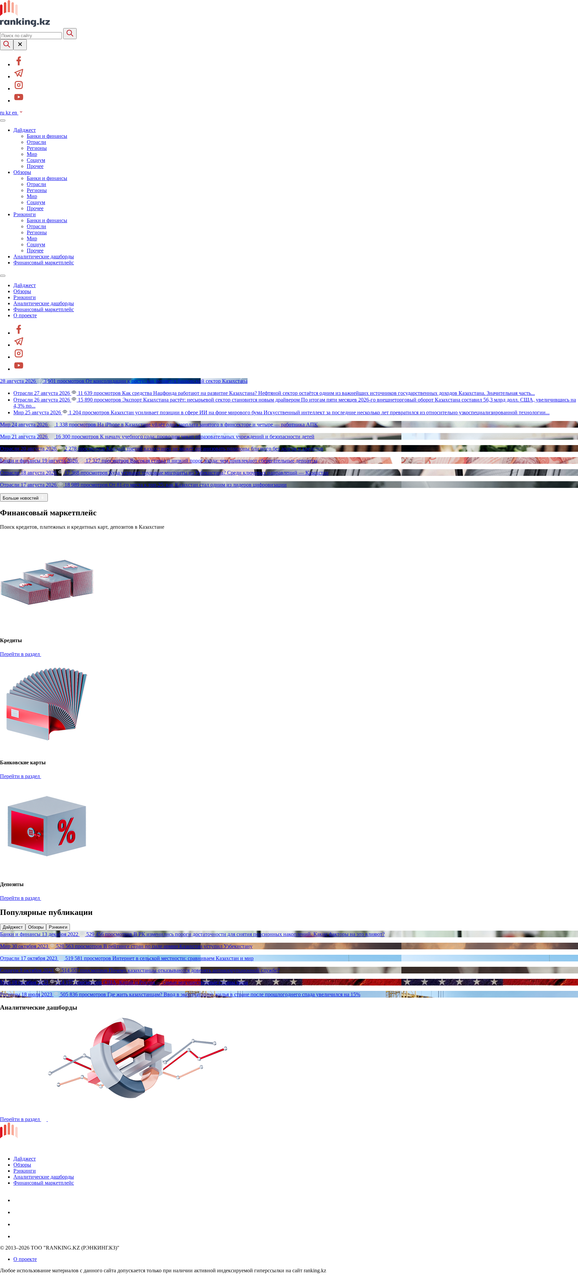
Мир (32, 154)
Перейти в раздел (20, 654)
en (15, 112)
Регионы (37, 148)
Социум (36, 160)
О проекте (25, 315)
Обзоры (22, 172)
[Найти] (70, 33)
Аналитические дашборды (43, 256)
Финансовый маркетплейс (43, 262)
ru (3, 112)
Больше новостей (21, 498)
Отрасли (36, 142)
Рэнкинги (24, 214)
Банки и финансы (47, 136)
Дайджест (24, 130)
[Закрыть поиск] (20, 44)
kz (9, 112)
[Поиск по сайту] (6, 44)
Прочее (35, 166)
